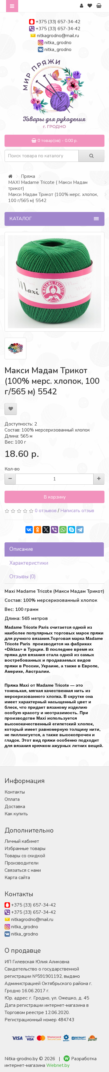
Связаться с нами (23, 870)
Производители (21, 863)
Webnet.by (58, 1065)
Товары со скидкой (25, 856)
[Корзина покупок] (98, 6)
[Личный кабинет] (81, 6)
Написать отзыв (77, 511)
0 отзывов (46, 511)
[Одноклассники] (37, 529)
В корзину (55, 497)
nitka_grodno (58, 43)
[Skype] (71, 529)
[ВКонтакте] (29, 529)
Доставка (15, 807)
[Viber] (54, 529)
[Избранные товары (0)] (90, 6)
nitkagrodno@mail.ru (58, 36)
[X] (46, 529)
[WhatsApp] (63, 529)
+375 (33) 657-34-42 (58, 22)
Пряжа (28, 176)
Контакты (15, 792)
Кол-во (12, 469)
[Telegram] (80, 529)
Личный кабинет (22, 841)
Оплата (12, 799)
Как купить (16, 814)
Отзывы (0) (22, 576)
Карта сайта (17, 878)
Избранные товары (25, 849)
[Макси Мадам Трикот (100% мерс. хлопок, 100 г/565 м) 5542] (54, 282)
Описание (21, 549)
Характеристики (28, 563)
